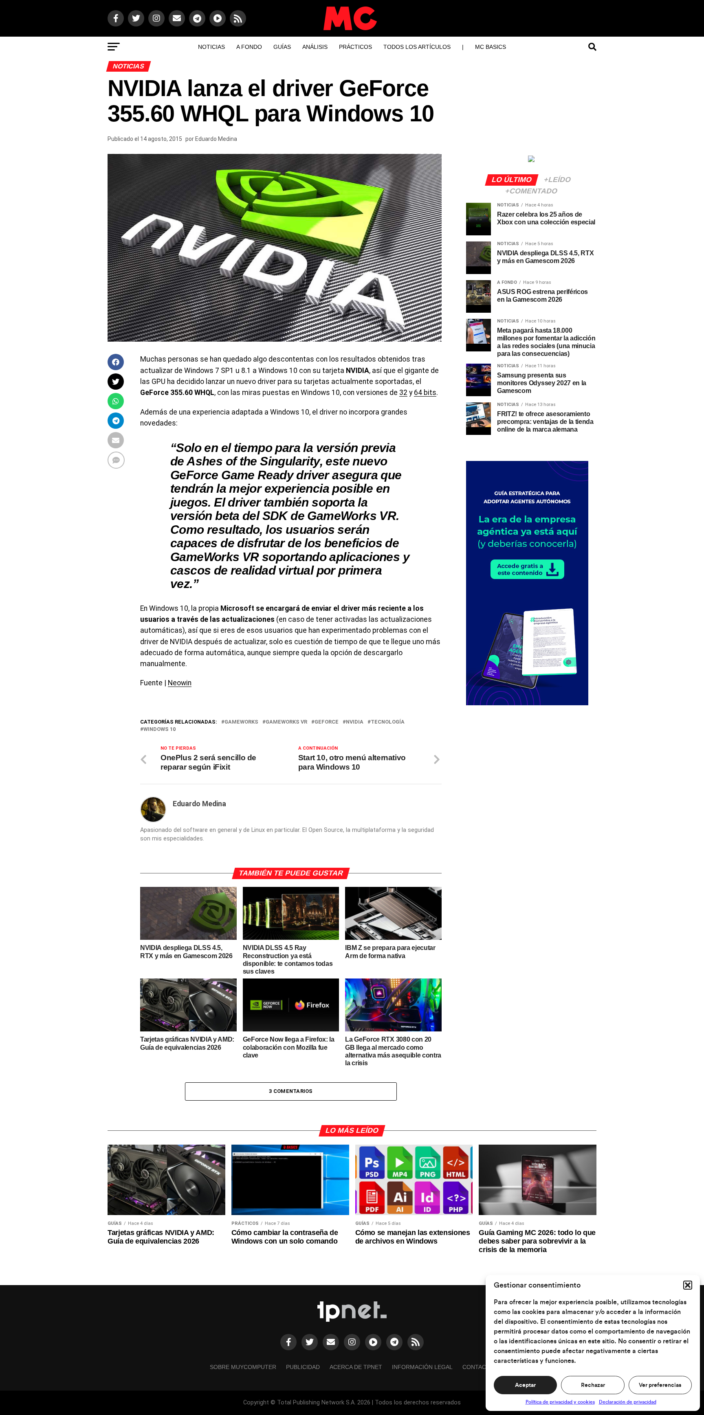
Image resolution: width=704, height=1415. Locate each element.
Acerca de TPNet (356, 1367)
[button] (688, 1285)
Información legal (422, 1367)
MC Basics (490, 47)
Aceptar (525, 1385)
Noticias (211, 47)
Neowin (179, 683)
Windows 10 (159, 729)
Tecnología (388, 722)
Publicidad (303, 1367)
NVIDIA (354, 722)
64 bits (425, 392)
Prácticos (355, 47)
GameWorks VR (286, 722)
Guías (282, 47)
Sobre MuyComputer (243, 1367)
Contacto (478, 1367)
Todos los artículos (417, 47)
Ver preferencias (660, 1385)
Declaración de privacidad (627, 1402)
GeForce (327, 722)
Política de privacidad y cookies (560, 1402)
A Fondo (249, 47)
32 (403, 392)
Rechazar (593, 1385)
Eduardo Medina (216, 139)
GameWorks (241, 722)
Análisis (315, 47)
